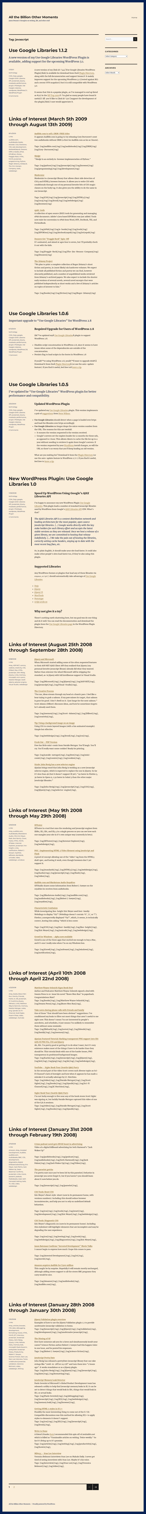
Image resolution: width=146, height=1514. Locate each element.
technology (13, 73)
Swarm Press (13, 1015)
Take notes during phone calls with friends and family (59, 1010)
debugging (20, 1328)
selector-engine (20, 682)
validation (12, 1364)
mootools (12, 83)
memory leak (18, 1345)
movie (23, 1174)
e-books (16, 152)
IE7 (15, 1335)
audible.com (13, 140)
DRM (10, 152)
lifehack (12, 1003)
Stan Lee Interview (16, 1359)
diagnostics (13, 1162)
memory (22, 675)
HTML (21, 156)
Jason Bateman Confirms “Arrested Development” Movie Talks (63, 1246)
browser (12, 144)
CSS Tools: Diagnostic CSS (46, 1220)
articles (16, 1326)
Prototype (18, 85)
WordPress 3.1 (22, 90)
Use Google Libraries (63, 335)
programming (14, 161)
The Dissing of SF (42, 1338)
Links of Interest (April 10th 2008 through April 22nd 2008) (47, 975)
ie (14, 999)
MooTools (39, 595)
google (19, 76)
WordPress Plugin (15, 93)
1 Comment (13, 355)
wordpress (12, 90)
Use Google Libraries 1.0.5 (38, 384)
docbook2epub (14, 149)
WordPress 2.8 (22, 349)
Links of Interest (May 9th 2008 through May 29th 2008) (45, 813)
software (12, 855)
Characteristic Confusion (46, 908)
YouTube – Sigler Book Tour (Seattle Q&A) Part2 (56, 1067)
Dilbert (11, 670)
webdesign (13, 171)
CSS (10, 147)
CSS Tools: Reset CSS (44, 1192)
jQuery (22, 81)
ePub (22, 152)
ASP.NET (16, 665)
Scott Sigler (20, 1013)
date (14, 1328)
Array (11, 665)
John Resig (21, 672)
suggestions (47, 413)
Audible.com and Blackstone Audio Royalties (54, 882)
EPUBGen (12, 154)
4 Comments (13, 517)
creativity (18, 668)
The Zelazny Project (43, 261)
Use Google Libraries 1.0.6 (38, 313)
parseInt (12, 1176)
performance (21, 83)
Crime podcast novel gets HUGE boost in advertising (58, 1144)
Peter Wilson (64, 413)
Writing (20, 1369)
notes (23, 1008)
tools (18, 168)
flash (10, 838)
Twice (25, 1359)
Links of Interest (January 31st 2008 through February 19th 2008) (50, 1132)
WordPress (69, 445)
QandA (15, 1011)
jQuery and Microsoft (44, 659)
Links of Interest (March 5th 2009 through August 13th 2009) (48, 121)
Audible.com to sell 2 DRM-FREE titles (52, 133)
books (20, 142)
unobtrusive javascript (17, 1361)
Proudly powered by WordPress (44, 1504)
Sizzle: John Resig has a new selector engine (54, 764)
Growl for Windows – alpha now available (53, 937)
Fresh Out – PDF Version (45, 742)
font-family (17, 838)
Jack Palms (18, 1167)
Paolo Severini (21, 1347)
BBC (20, 1157)
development (21, 147)
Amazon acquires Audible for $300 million (53, 1265)
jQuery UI (38, 592)
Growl (24, 838)
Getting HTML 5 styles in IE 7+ (48, 1409)
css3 (13, 147)
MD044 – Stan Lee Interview (47, 1453)
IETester (38, 825)
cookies (11, 668)
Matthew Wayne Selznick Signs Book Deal (53, 988)
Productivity (18, 1352)
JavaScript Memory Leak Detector (49, 1380)
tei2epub (23, 164)
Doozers (24, 149)
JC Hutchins (13, 1001)
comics (23, 665)
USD (13, 1184)
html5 (11, 159)
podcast (19, 1176)
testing (19, 1181)
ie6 (17, 999)
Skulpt (37, 156)
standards (19, 855)
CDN (10, 76)
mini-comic (20, 677)
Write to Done (40, 1431)
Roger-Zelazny (14, 164)
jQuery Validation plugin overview (50, 1319)
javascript (15, 81)
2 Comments (13, 430)
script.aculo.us (40, 602)
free (16, 670)
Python (22, 161)
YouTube (21, 1018)
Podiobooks (13, 1179)
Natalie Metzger (15, 680)
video (18, 857)
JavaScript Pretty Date (44, 1358)
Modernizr (39, 175)
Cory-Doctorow (20, 144)
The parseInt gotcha (43, 1169)
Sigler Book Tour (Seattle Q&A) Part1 (51, 1093)
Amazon (12, 1150)
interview (20, 1335)
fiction (19, 154)
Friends (21, 996)
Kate (52, 1434)
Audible (23, 1152)
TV (10, 1184)
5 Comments (13, 96)
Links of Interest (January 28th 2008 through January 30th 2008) (51, 1307)
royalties (18, 853)
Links (11, 136)
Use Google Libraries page (61, 624)
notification (13, 850)
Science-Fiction (14, 1357)
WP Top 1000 (53, 95)
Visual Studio (14, 684)
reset (20, 1179)
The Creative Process (44, 691)
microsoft (12, 677)
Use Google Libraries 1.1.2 (38, 50)
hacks (11, 841)
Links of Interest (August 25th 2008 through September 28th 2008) (50, 647)
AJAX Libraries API (73, 509)
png (10, 1011)
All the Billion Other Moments (33, 17)
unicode (12, 857)
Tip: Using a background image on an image (54, 723)
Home (134, 18)
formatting (13, 1333)
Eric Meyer (21, 836)
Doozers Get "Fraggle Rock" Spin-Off (51, 239)
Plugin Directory (86, 73)
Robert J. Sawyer (15, 1354)
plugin (11, 85)
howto (20, 1333)
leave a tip (76, 367)
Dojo (15, 76)
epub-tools (39, 210)
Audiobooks (13, 142)
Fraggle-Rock (14, 156)
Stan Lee (24, 1357)
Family (15, 996)
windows (21, 860)
